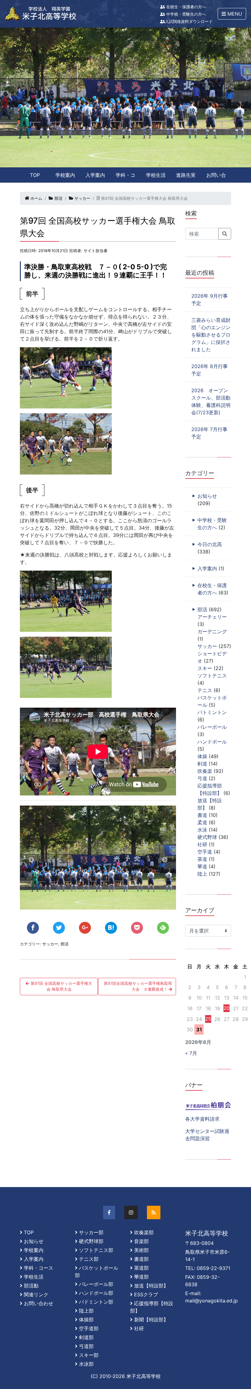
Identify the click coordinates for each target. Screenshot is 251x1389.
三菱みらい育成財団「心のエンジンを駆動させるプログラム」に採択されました (210, 334)
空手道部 (89, 1328)
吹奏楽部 (144, 1232)
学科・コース (125, 177)
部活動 (31, 1286)
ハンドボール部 (96, 1293)
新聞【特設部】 (151, 1319)
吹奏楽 (204, 771)
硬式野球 (207, 837)
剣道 (202, 764)
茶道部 (141, 1268)
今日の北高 (209, 544)
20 (226, 1008)
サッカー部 (91, 1232)
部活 (57, 198)
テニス (204, 690)
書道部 (141, 1259)
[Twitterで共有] (59, 928)
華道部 (141, 1277)
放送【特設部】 (151, 1286)
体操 (202, 756)
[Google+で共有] (85, 928)
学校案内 (65, 175)
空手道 (204, 852)
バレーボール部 (96, 1284)
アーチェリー (212, 617)
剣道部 (86, 1337)
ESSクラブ (146, 1294)
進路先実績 (186, 177)
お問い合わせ (216, 177)
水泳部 (86, 1364)
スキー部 (89, 1355)
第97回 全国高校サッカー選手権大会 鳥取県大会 (60, 986)
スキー (204, 668)
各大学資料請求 (202, 1119)
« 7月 (191, 1053)
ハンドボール (212, 742)
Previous (31, 860)
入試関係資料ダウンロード (189, 21)
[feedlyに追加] (163, 928)
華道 (202, 866)
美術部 (141, 1250)
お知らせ (207, 496)
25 (208, 1019)
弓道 (202, 778)
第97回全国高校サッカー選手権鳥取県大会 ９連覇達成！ (138, 986)
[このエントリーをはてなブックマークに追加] (111, 928)
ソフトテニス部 (96, 1250)
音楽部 (141, 1241)
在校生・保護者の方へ (185, 7)
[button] (232, 14)
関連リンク (36, 1294)
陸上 (202, 874)
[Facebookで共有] (33, 928)
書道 (202, 815)
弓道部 (86, 1346)
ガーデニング (212, 631)
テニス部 (89, 1259)
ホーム (35, 198)
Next (164, 860)
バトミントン (212, 712)
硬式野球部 (91, 1241)
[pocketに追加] (137, 928)
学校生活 (156, 175)
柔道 (202, 822)
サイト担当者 (95, 250)
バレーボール (212, 727)
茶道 (202, 859)
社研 (202, 844)
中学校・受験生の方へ (185, 14)
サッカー (81, 198)
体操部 (86, 1319)
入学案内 (95, 175)
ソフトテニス (212, 675)
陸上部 (86, 1311)
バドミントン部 (96, 1302)
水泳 (202, 830)
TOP (35, 175)
